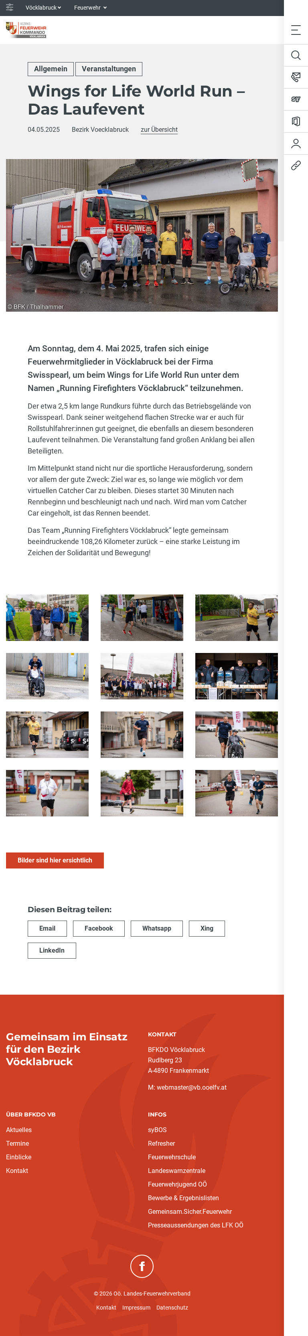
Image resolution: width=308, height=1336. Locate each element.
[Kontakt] (296, 77)
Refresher (161, 1143)
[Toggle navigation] (296, 30)
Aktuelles (19, 1130)
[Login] (296, 143)
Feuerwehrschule (172, 1157)
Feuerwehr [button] (88, 7)
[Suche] (296, 55)
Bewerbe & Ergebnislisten (183, 1198)
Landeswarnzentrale (176, 1171)
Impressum (136, 1307)
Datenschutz (172, 1307)
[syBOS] (296, 99)
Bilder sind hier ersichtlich (55, 860)
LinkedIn (52, 950)
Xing (207, 928)
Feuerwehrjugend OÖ (177, 1184)
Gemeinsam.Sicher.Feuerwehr (190, 1211)
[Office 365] (296, 121)
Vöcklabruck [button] (41, 7)
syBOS (157, 1130)
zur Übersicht (159, 129)
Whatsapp (156, 928)
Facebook (99, 928)
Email (47, 928)
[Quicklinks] (296, 165)
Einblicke (18, 1157)
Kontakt (17, 1171)
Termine (17, 1143)
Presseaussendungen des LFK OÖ (195, 1225)
